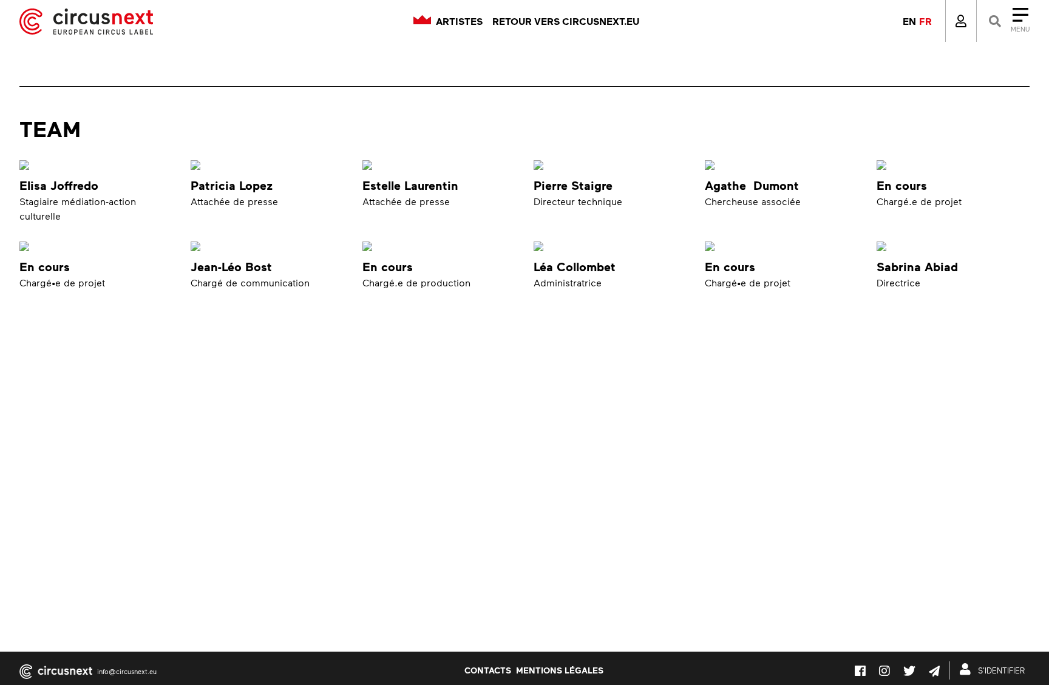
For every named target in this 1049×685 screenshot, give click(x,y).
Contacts (487, 669)
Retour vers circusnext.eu (565, 21)
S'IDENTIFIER (1000, 670)
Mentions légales (559, 669)
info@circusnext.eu (127, 671)
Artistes (459, 21)
